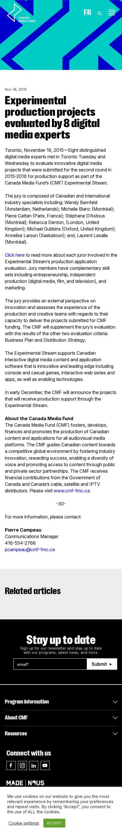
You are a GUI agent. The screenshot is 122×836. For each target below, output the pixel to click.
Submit (99, 664)
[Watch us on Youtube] (45, 765)
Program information (27, 701)
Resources (16, 733)
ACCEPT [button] (54, 823)
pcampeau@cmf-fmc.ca (30, 549)
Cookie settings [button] (24, 823)
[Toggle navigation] (111, 12)
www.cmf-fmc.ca (72, 490)
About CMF (16, 717)
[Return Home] (26, 12)
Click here (15, 255)
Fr (87, 12)
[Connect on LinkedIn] (33, 765)
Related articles (33, 591)
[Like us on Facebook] (11, 765)
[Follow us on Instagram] (22, 765)
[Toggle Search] (100, 12)
